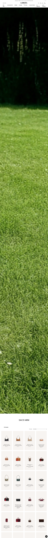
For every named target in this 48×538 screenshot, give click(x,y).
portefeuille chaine (41, 526)
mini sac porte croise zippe (41, 506)
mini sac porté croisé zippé (41, 446)
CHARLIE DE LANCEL (6, 464)
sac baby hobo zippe (6, 445)
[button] (44, 0)
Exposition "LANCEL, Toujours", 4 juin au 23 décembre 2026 (24, 0)
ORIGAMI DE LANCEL (6, 444)
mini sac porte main (6, 465)
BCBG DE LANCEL (18, 464)
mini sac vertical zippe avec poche (6, 527)
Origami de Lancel (41, 444)
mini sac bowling (18, 465)
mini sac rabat (6, 485)
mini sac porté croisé (41, 486)
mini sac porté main (29, 485)
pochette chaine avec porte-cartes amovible (18, 506)
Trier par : (30, 429)
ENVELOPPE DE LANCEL (18, 504)
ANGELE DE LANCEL (6, 484)
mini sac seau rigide (29, 466)
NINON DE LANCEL (41, 525)
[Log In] (43, 3)
